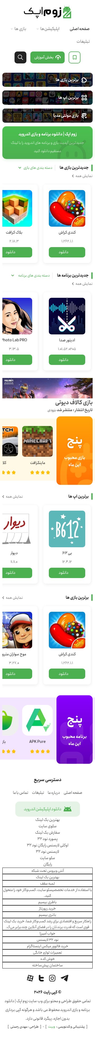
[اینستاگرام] (52, 978)
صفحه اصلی (80, 28)
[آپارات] (30, 978)
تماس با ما (20, 793)
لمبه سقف (47, 883)
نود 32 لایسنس (48, 940)
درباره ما (54, 793)
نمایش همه (84, 176)
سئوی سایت (48, 826)
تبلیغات (83, 41)
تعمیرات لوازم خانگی (47, 952)
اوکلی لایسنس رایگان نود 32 (47, 845)
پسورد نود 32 (47, 839)
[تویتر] (41, 978)
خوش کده (47, 959)
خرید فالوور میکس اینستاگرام (47, 946)
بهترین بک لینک (47, 820)
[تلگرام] (64, 978)
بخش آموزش (44, 57)
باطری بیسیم (47, 902)
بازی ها (20, 28)
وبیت (51, 1027)
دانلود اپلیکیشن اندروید (42, 809)
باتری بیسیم (47, 915)
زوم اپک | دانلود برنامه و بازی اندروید (47, 12)
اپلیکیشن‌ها (49, 28)
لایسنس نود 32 (47, 852)
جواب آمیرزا (47, 933)
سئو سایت (47, 858)
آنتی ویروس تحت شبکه (47, 871)
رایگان (47, 864)
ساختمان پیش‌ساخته (47, 965)
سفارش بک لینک (47, 832)
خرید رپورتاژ (47, 908)
